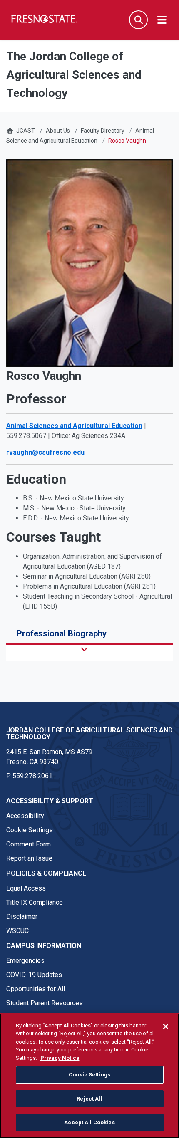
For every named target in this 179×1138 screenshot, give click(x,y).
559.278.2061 (32, 776)
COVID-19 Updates (34, 975)
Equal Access (26, 888)
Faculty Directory (102, 130)
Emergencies (25, 961)
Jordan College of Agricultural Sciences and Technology (89, 733)
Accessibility (25, 816)
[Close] (166, 1026)
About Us (58, 130)
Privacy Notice (60, 1058)
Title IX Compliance (34, 902)
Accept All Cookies (89, 1122)
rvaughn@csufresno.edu (45, 452)
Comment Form (28, 844)
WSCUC (17, 931)
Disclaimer (21, 916)
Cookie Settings (29, 830)
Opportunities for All (35, 989)
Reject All (89, 1099)
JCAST (25, 130)
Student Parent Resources (44, 1003)
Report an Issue (29, 858)
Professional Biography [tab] (62, 633)
